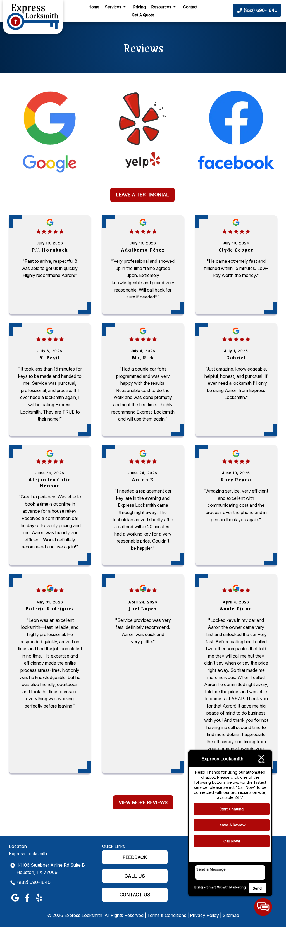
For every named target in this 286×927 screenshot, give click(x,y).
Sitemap (231, 915)
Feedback (135, 857)
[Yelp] (143, 134)
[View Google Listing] (15, 901)
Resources (161, 6)
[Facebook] (236, 134)
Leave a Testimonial (142, 194)
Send (257, 888)
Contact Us (135, 894)
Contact (190, 6)
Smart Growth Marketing (226, 887)
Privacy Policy (204, 915)
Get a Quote (143, 15)
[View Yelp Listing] (39, 901)
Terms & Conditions (166, 915)
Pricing (139, 6)
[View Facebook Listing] (27, 901)
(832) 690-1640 (34, 882)
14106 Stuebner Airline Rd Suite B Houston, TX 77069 (50, 868)
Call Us (135, 876)
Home (94, 6)
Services (113, 6)
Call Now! (231, 841)
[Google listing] (50, 134)
